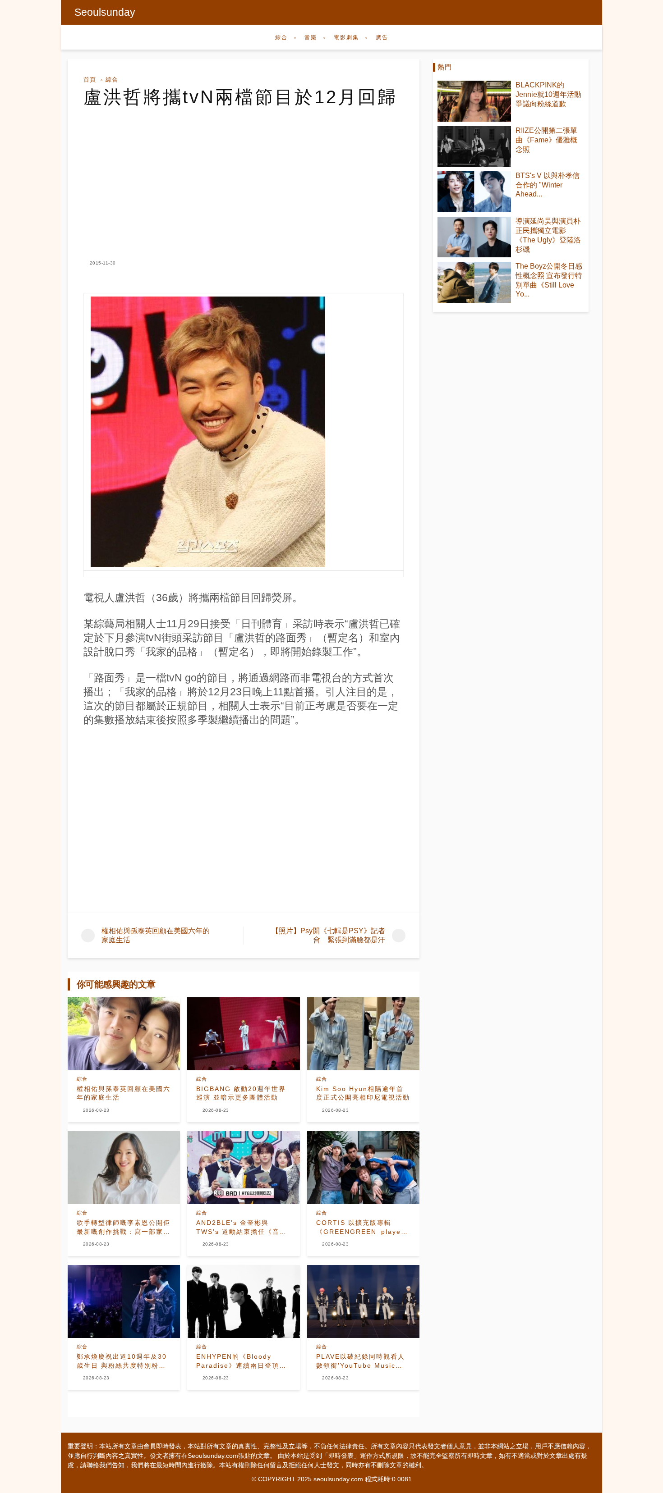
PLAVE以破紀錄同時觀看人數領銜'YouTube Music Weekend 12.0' (360, 1361)
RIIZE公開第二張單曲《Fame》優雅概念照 (546, 140)
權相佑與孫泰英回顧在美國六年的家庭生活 (123, 1093)
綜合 (281, 37)
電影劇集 (346, 37)
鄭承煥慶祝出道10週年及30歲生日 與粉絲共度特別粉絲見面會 (122, 1361)
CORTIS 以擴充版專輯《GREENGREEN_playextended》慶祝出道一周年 (363, 1227)
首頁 (89, 79)
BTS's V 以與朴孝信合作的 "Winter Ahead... (548, 185)
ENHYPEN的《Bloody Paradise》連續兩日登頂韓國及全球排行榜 (241, 1361)
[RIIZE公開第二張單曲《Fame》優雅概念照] (474, 146)
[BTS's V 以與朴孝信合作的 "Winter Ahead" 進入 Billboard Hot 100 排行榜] (474, 191)
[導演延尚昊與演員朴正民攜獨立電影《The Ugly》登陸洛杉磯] (474, 237)
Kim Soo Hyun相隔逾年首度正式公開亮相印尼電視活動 (363, 1093)
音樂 (310, 37)
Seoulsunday (104, 12)
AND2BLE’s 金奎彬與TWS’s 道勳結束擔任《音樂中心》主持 (241, 1227)
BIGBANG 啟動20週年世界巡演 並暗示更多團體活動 (241, 1093)
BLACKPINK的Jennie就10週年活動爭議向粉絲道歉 (548, 94)
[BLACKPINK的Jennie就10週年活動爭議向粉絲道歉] (474, 101)
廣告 (382, 37)
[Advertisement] (243, 175)
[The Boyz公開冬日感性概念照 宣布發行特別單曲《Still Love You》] (474, 282)
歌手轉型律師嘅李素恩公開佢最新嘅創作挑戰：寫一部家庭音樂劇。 (123, 1227)
